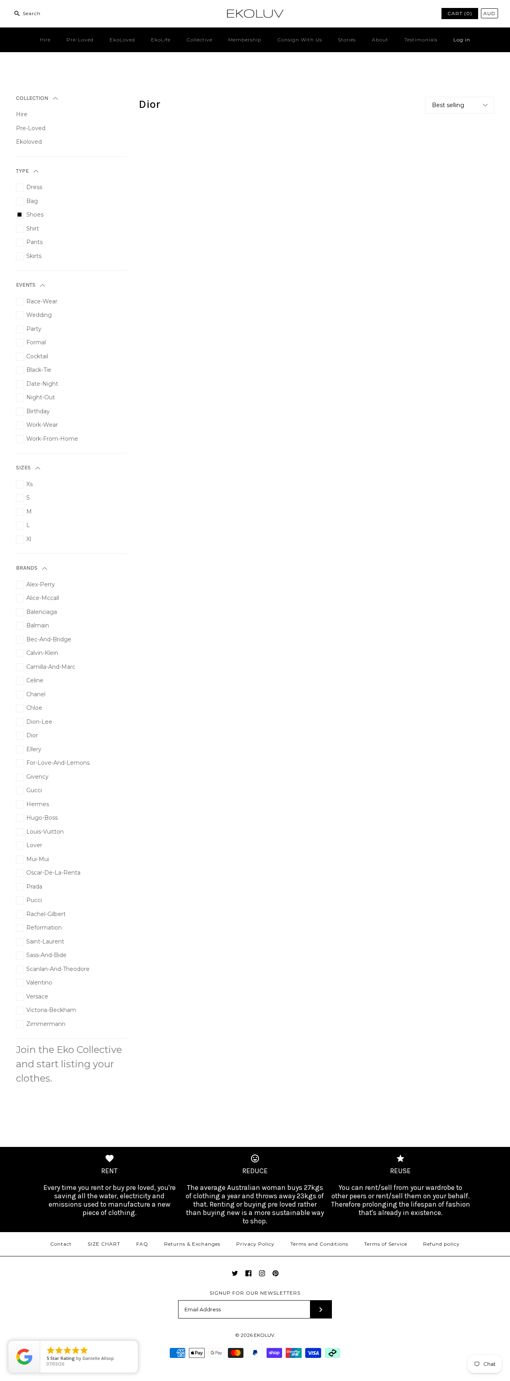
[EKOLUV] (255, 12)
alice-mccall (42, 598)
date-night (42, 383)
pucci (34, 900)
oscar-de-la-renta (53, 872)
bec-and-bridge (48, 639)
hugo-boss (42, 817)
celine (34, 680)
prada (34, 886)
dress (34, 187)
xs (29, 484)
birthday (38, 411)
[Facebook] (248, 1273)
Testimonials (420, 40)
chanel (35, 694)
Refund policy (441, 1244)
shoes (34, 214)
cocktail (37, 356)
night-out (40, 397)
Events (25, 284)
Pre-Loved (80, 40)
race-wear (41, 301)
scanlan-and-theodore (58, 969)
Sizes (23, 467)
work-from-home (52, 438)
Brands (26, 568)
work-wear (42, 424)
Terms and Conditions (319, 1244)
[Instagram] (262, 1273)
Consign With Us (299, 40)
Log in (461, 40)
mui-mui (37, 859)
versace (37, 996)
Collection (32, 98)
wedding (39, 314)
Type (22, 171)
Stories (347, 40)
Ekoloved (29, 141)
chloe (34, 707)
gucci (34, 790)
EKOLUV (264, 1335)
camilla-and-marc (50, 666)
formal (36, 342)
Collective (199, 40)
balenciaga (41, 611)
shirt (32, 228)
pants (34, 242)
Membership (244, 40)
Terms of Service (385, 1244)
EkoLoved (122, 40)
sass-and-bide (46, 955)
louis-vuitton (45, 831)
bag (32, 201)
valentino (39, 982)
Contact (61, 1244)
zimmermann (45, 1023)
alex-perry (40, 584)
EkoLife (161, 40)
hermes (37, 804)
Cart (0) (459, 13)
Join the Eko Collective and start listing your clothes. (69, 1064)
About (380, 40)
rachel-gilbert (46, 914)
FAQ (142, 1244)
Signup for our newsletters (255, 1293)
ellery (33, 749)
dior (32, 735)
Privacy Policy (255, 1244)
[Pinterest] (276, 1273)
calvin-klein (42, 652)
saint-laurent (45, 941)
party (33, 328)
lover (34, 845)
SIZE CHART (104, 1244)
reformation (44, 927)
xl (28, 539)
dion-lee (39, 721)
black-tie (38, 369)
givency (37, 776)
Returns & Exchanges (192, 1244)
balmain (37, 625)
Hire (45, 40)
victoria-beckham (51, 1010)
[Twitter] (235, 1273)
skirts (33, 256)
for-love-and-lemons (58, 762)
